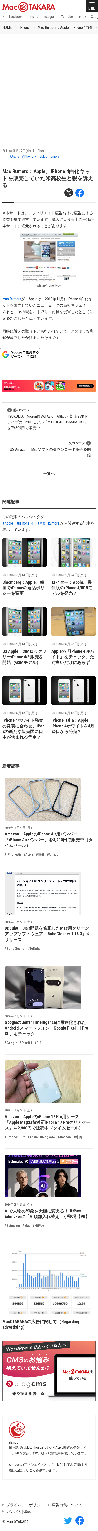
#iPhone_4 (29, 156)
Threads (32, 17)
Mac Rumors (11, 299)
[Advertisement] (49, 85)
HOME (7, 27)
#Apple (14, 156)
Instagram (49, 17)
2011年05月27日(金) (16, 151)
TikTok (82, 17)
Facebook (15, 17)
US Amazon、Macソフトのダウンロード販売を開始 (50, 449)
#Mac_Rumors (49, 156)
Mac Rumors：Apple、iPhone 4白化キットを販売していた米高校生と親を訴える (47, 178)
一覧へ (49, 473)
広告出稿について (67, 1505)
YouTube (67, 17)
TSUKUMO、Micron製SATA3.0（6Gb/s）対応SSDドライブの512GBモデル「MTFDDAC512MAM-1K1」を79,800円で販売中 (47, 419)
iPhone (25, 27)
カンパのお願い (19, 1511)
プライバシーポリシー (25, 1505)
